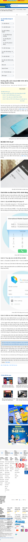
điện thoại (23, 155)
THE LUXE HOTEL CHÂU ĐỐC (25, 509)
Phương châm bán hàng (2, 470)
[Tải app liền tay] (18, 414)
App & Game (5, 68)
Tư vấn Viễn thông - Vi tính (7, 52)
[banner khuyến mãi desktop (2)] (14, 0)
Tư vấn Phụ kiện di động (7, 43)
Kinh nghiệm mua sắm (10, 9)
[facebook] (21, 460)
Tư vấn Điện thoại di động (7, 35)
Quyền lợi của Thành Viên (12, 463)
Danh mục (8, 5)
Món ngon (4, 75)
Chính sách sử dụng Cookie (7, 479)
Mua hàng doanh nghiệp (2, 476)
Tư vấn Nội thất (5, 56)
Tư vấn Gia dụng (6, 48)
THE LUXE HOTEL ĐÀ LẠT (17, 509)
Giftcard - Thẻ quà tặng (12, 469)
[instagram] (26, 460)
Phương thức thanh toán (17, 472)
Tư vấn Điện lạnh (6, 27)
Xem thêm (22, 100)
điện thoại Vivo (23, 109)
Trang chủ (2, 9)
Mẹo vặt (4, 64)
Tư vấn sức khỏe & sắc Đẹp (7, 60)
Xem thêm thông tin (26, 472)
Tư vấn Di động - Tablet (21, 9)
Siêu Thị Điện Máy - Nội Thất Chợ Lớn (9, 365)
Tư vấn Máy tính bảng (7, 39)
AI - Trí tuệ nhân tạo (6, 72)
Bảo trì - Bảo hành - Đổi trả (7, 467)
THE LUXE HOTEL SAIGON (9, 509)
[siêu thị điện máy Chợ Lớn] (2, 6)
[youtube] (23, 460)
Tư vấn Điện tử (5, 23)
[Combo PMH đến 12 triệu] (18, 435)
